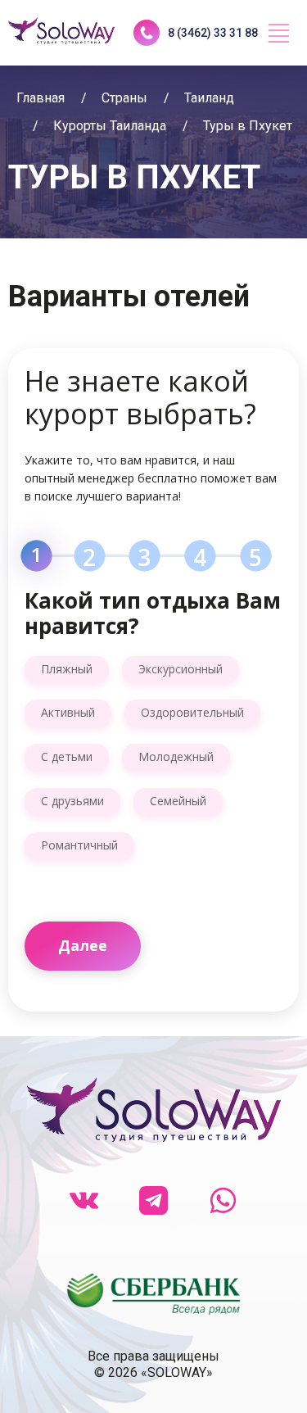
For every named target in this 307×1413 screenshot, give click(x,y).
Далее (82, 945)
